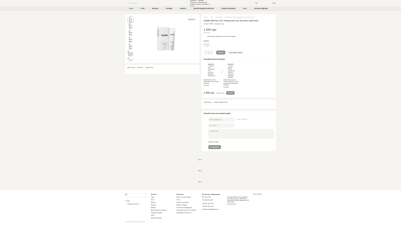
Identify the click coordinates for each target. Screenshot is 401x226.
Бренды (169, 8)
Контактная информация (184, 207)
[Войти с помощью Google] (253, 119)
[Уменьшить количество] (205, 52)
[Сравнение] (262, 3)
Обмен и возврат (181, 205)
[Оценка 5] (235, 142)
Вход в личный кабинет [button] (183, 197)
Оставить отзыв (219, 24)
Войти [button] (209, 36)
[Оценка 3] (228, 142)
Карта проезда (231, 204)
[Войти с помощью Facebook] (250, 119)
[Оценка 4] (232, 142)
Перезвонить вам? (207, 200)
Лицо (131, 8)
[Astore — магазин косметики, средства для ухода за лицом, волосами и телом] (135, 195)
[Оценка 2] (225, 142)
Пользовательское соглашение (186, 210)
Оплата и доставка (182, 202)
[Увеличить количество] (211, 52)
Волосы (155, 8)
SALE (245, 8)
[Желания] (267, 3)
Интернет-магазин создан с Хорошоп (135, 221)
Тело (143, 8)
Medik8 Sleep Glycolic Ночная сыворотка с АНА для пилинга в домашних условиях (230, 82)
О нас (178, 199)
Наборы (183, 8)
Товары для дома (228, 8)
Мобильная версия (133, 204)
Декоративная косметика (204, 8)
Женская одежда (261, 8)
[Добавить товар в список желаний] (273, 31)
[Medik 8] (192, 19)
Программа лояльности (183, 212)
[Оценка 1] (222, 142)
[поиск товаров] (127, 3)
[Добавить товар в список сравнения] (268, 31)
